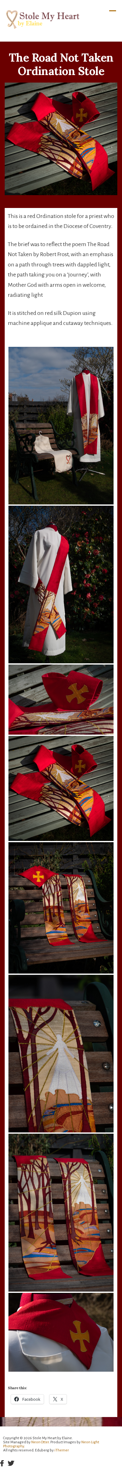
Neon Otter (40, 1442)
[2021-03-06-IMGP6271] (61, 1212)
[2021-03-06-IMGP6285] (61, 788)
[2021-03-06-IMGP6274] (61, 1053)
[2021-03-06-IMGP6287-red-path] (61, 700)
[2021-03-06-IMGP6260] (61, 425)
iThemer (61, 1450)
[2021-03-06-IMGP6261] (61, 1332)
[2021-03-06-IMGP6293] (61, 584)
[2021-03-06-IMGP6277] (61, 908)
